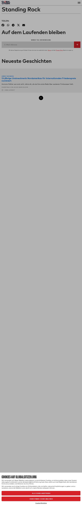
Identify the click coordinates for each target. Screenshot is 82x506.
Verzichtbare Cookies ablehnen (41, 499)
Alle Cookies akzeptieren (41, 493)
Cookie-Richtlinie (41, 503)
